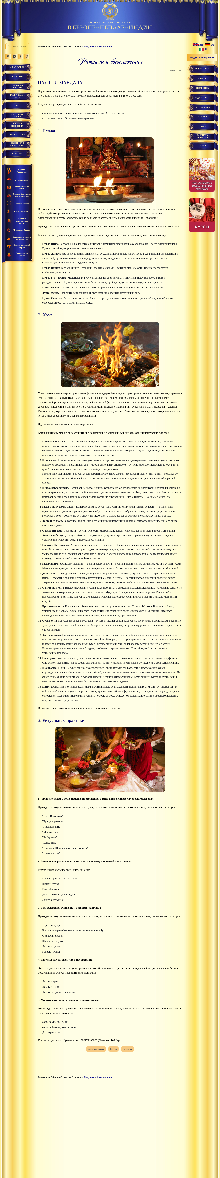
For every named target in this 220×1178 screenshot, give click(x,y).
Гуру (17, 105)
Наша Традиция (17, 67)
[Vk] (14, 56)
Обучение (17, 154)
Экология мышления (17, 125)
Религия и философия (17, 86)
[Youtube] (8, 56)
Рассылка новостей (202, 136)
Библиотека (202, 88)
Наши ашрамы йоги (17, 96)
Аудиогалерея (202, 98)
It (206, 49)
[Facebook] (20, 56)
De (212, 44)
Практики (17, 77)
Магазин (202, 78)
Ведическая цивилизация (17, 144)
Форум (202, 126)
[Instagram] (26, 56)
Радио (203, 146)
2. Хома (45, 314)
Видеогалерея (202, 69)
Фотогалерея (203, 107)
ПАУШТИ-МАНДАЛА (60, 82)
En (201, 44)
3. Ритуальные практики (61, 720)
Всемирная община (17, 115)
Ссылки (202, 117)
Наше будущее (17, 134)
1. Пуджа (46, 130)
